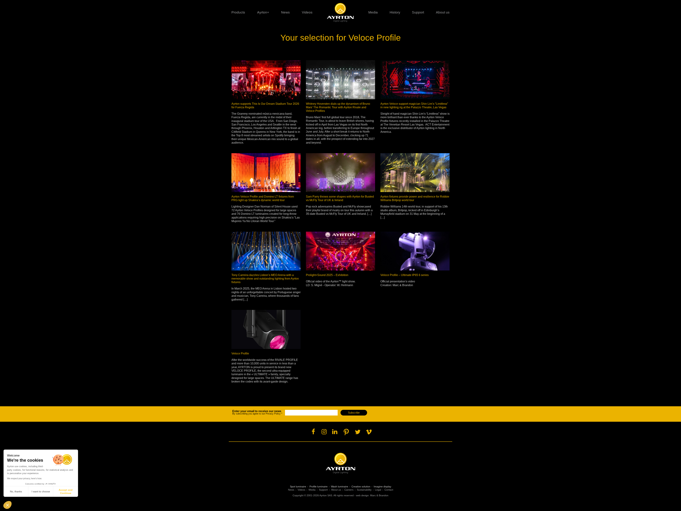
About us (336, 489)
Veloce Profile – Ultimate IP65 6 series (404, 275)
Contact (388, 489)
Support (418, 12)
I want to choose (41, 491)
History (395, 12)
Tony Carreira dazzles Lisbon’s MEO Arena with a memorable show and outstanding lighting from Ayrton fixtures (265, 279)
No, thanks (16, 491)
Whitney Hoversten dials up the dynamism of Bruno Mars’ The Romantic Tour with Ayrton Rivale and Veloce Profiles (338, 107)
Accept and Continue (66, 491)
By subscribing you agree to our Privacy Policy (257, 412)
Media (373, 12)
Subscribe (354, 412)
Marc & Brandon (379, 495)
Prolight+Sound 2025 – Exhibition (327, 275)
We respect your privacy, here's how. (24, 478)
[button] (7, 505)
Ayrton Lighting (341, 463)
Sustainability (364, 489)
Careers (348, 489)
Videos (307, 12)
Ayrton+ (263, 12)
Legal (378, 489)
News (285, 12)
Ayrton (341, 12)
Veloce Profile (240, 353)
